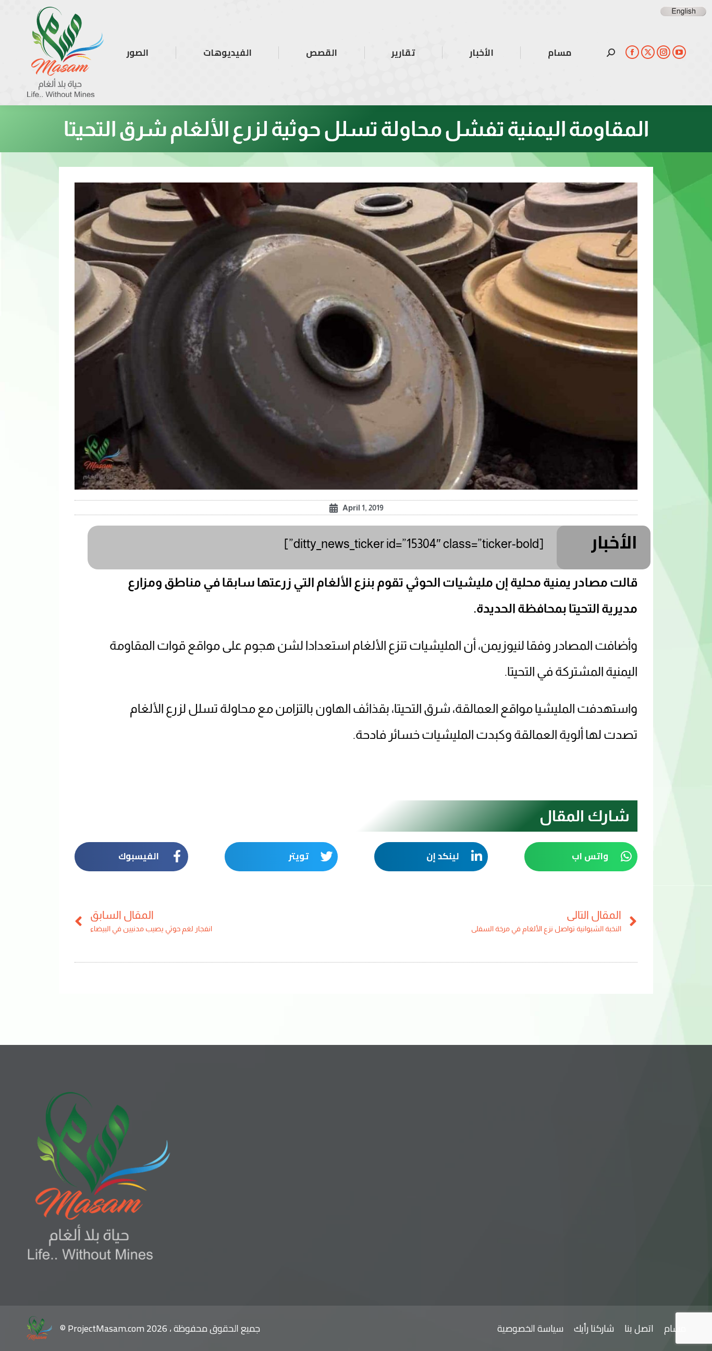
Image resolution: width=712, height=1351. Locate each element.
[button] (581, 856)
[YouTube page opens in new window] (679, 52)
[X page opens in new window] (648, 52)
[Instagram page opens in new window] (663, 52)
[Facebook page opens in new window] (632, 52)
